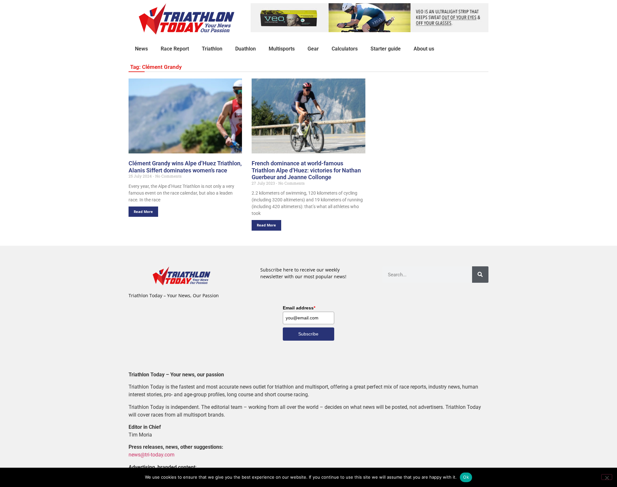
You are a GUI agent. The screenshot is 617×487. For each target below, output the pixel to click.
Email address (299, 308)
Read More (143, 211)
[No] (606, 477)
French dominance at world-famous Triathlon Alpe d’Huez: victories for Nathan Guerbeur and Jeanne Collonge (306, 170)
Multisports (282, 49)
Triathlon (212, 49)
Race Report (175, 49)
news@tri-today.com (151, 455)
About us (424, 49)
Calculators (345, 49)
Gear (313, 49)
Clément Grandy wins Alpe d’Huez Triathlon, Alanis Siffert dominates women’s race (185, 167)
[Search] (480, 274)
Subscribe (308, 333)
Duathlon (245, 49)
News (141, 49)
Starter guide (386, 49)
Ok (466, 477)
